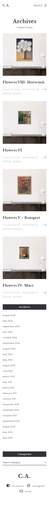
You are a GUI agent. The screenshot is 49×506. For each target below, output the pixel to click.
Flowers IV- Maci (18, 285)
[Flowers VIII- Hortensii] (24, 54)
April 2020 (8, 437)
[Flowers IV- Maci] (24, 258)
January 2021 (9, 399)
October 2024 (10, 337)
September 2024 (11, 343)
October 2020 (10, 415)
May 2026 (8, 321)
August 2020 (9, 426)
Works (16, 89)
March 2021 (8, 387)
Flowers (7, 89)
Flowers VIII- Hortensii (24, 82)
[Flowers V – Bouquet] (24, 190)
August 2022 (9, 365)
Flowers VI (12, 150)
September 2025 (11, 326)
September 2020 (11, 421)
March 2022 (9, 376)
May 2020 (8, 432)
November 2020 (11, 410)
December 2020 (11, 404)
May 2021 (7, 382)
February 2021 (10, 393)
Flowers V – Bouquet (21, 218)
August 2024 (9, 348)
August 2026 (9, 315)
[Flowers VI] (24, 122)
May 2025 (8, 332)
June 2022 (8, 371)
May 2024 (8, 354)
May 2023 (7, 360)
